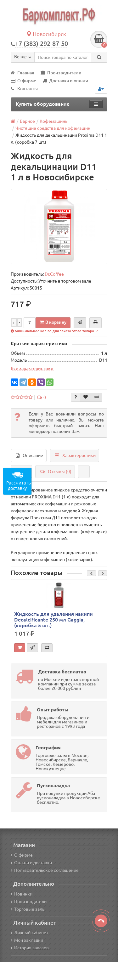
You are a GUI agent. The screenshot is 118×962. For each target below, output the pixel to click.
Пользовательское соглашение (46, 870)
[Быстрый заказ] (80, 322)
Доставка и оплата (68, 80)
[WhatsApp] (49, 382)
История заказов (31, 947)
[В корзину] (19, 647)
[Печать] (95, 322)
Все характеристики (32, 368)
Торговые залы (30, 909)
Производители (64, 72)
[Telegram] (23, 382)
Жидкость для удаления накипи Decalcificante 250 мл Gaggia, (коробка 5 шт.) (53, 619)
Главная (25, 72)
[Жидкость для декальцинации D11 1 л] (59, 226)
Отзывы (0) (59, 471)
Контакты (27, 88)
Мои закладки (28, 940)
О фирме (26, 80)
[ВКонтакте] (14, 382)
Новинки (23, 893)
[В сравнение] (96, 397)
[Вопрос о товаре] (75, 397)
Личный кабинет (31, 932)
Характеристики (79, 455)
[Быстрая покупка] (32, 647)
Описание (33, 455)
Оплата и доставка (33, 862)
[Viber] (41, 382)
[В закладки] (85, 397)
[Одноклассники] (32, 382)
